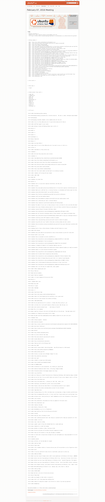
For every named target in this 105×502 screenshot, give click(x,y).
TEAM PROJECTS (62, 25)
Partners (77, 0)
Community (70, 0)
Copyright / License (46, 500)
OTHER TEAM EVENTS (62, 28)
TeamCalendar (49, 15)
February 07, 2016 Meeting (40, 10)
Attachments (38, 6)
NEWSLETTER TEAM (62, 20)
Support (74, 0)
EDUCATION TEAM (62, 21)
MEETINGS (62, 17)
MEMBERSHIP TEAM (62, 19)
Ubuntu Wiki (52, 6)
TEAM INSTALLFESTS (62, 26)
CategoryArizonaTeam (32, 492)
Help (59, 6)
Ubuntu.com (66, 0)
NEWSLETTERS (62, 18)
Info (34, 6)
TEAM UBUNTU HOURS (62, 27)
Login (56, 6)
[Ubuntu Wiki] (32, 3)
